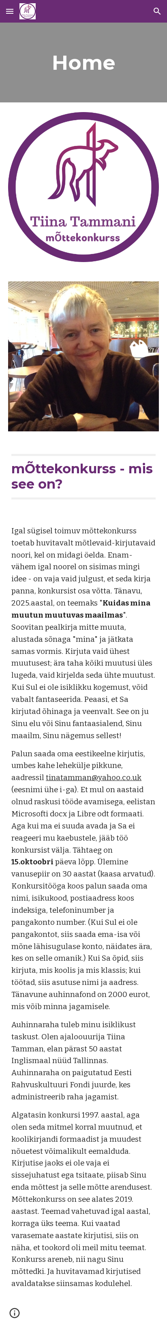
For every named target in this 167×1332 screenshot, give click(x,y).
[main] (83, 62)
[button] (9, 11)
